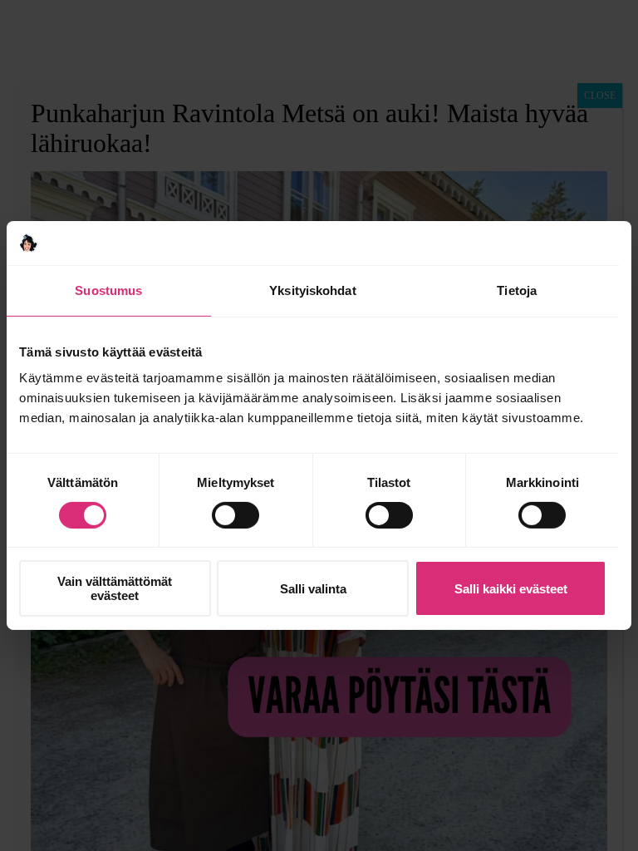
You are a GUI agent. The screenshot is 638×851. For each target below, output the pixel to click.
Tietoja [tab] (517, 290)
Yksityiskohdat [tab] (312, 290)
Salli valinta (313, 589)
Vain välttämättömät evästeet (114, 588)
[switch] (235, 515)
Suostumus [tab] (108, 290)
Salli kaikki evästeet (510, 589)
